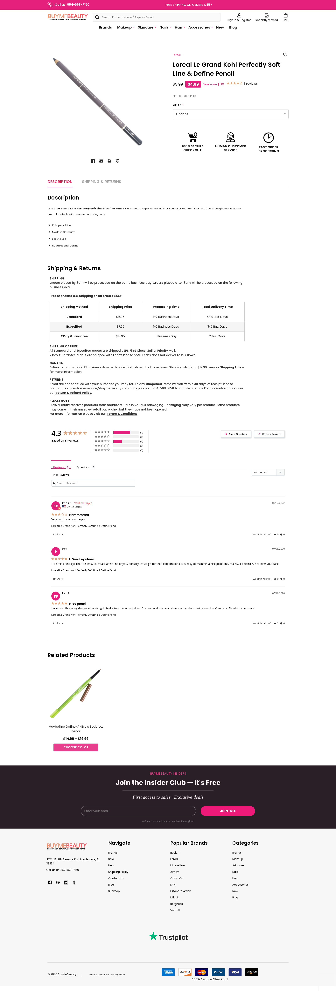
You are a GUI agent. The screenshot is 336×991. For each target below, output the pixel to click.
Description (60, 181)
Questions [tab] (83, 467)
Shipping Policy (232, 367)
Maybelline (177, 865)
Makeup (124, 27)
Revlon (174, 853)
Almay (174, 872)
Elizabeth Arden (180, 891)
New (220, 27)
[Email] (101, 160)
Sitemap (114, 891)
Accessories (199, 27)
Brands (105, 27)
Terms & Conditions (122, 414)
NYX (173, 885)
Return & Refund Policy (73, 393)
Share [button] (59, 534)
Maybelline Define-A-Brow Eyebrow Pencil (75, 728)
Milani (174, 897)
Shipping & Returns (101, 181)
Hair (178, 27)
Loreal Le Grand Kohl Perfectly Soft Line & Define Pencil (83, 526)
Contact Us (116, 878)
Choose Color (75, 747)
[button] (276, 534)
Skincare (145, 27)
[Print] (109, 160)
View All (175, 910)
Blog (233, 27)
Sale (111, 859)
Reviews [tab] (58, 467)
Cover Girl (177, 878)
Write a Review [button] (271, 434)
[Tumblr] (74, 882)
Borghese (176, 904)
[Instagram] (66, 882)
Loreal (174, 859)
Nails (164, 27)
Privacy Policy (118, 974)
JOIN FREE (228, 811)
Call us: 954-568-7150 (72, 4)
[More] (134, 27)
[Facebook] (93, 160)
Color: (178, 105)
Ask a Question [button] (238, 434)
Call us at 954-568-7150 (62, 870)
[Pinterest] (117, 160)
